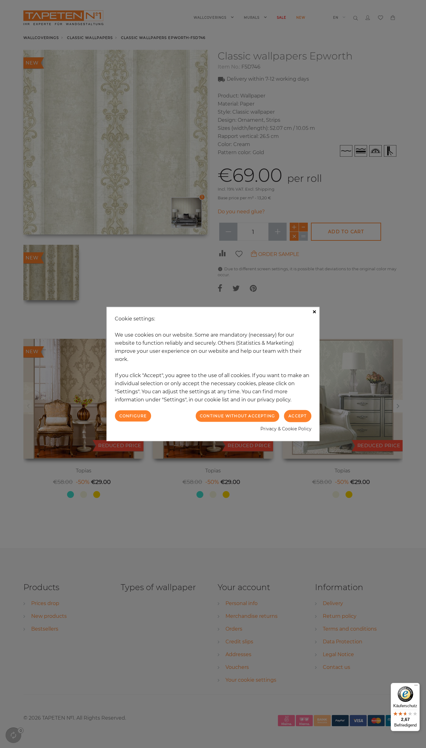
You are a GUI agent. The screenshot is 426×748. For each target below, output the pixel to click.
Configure (133, 416)
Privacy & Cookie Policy (286, 428)
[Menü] (416, 686)
